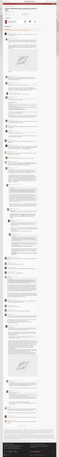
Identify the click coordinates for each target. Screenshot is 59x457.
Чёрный (8, 33)
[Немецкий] (34, 451)
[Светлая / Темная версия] (53, 4)
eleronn (8, 267)
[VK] (9, 451)
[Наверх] (53, 451)
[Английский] (32, 451)
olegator (8, 420)
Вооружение (23, 3)
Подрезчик (8, 161)
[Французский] (38, 451)
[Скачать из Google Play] (15, 451)
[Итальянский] (35, 451)
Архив (12, 6)
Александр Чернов (7, 14)
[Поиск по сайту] (55, 4)
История (27, 3)
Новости (18, 3)
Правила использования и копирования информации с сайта (12, 448)
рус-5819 (8, 407)
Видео (34, 3)
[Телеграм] (5, 451)
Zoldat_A (9, 82)
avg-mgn (9, 76)
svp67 (10, 380)
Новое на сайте (39, 3)
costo (9, 125)
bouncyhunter (11, 92)
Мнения (31, 3)
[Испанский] (37, 451)
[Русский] (30, 451)
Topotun (10, 184)
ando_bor (8, 271)
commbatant (10, 390)
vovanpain (9, 38)
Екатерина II (12, 220)
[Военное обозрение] (29, 1)
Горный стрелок (9, 257)
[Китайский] (40, 451)
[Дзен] (11, 451)
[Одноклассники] (7, 451)
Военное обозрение (8, 6)
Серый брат (10, 130)
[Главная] (4, 4)
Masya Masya (9, 151)
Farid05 (8, 305)
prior (8, 309)
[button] (48, 1)
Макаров (8, 299)
